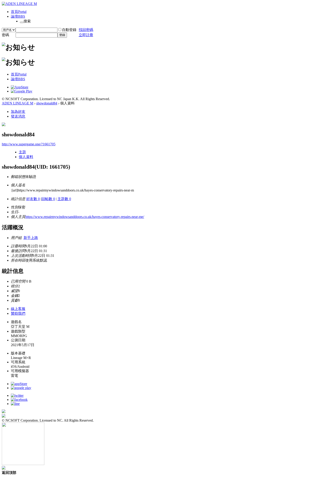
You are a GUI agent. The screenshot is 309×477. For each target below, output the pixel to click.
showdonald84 (46, 103)
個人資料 (26, 157)
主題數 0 (64, 199)
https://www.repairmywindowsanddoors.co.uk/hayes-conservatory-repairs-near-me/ (84, 217)
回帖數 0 (48, 199)
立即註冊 (86, 35)
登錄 (62, 35)
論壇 (18, 16)
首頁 (18, 12)
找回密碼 (86, 30)
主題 (22, 152)
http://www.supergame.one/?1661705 (28, 144)
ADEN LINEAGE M (17, 103)
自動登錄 (69, 30)
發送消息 (18, 116)
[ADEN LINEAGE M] (19, 4)
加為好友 (18, 111)
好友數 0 (33, 199)
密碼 (5, 35)
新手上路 (31, 238)
